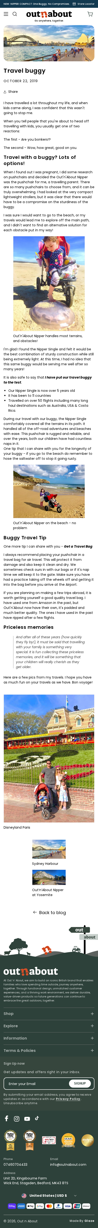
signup (80, 1083)
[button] (6, 14)
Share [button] (13, 91)
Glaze (89, 1221)
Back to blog (52, 912)
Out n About (27, 1221)
